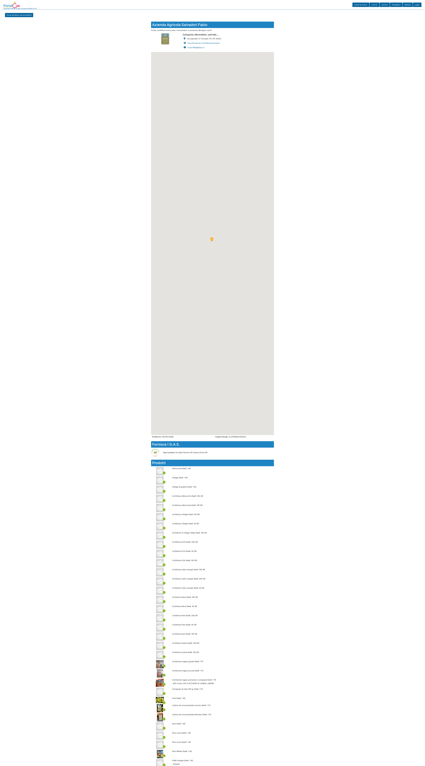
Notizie (408, 5)
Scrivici (385, 5)
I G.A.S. (374, 5)
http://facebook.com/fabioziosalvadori (203, 43)
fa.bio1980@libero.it (196, 47)
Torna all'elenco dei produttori (19, 15)
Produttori (396, 5)
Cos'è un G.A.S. (360, 5)
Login (417, 5)
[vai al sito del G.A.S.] (157, 452)
